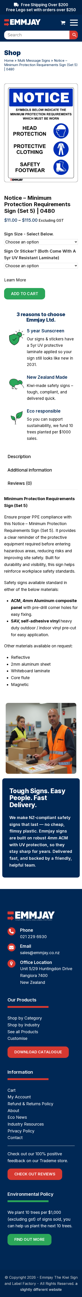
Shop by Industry (24, 1024)
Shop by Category (25, 1018)
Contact (15, 1137)
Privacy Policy (21, 1131)
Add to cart (24, 293)
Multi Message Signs (34, 60)
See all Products (23, 1031)
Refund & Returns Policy (30, 1103)
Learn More (15, 280)
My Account (19, 1096)
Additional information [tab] (30, 470)
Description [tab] (19, 456)
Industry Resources (26, 1124)
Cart (11, 1090)
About (13, 1110)
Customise (17, 1038)
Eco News (17, 1117)
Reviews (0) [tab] (20, 483)
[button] (63, 23)
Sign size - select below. (29, 234)
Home (9, 60)
